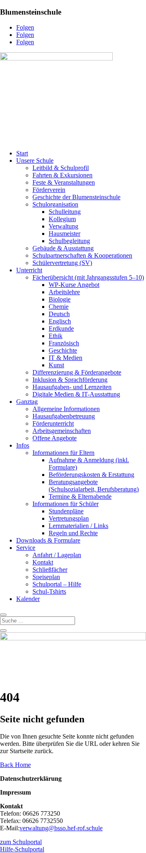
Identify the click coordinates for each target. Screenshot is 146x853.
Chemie (59, 306)
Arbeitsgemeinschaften (61, 430)
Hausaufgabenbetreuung (63, 416)
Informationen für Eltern (63, 452)
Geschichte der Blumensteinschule (76, 197)
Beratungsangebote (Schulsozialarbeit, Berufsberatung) (94, 485)
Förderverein (48, 189)
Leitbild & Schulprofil (60, 167)
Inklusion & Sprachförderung (69, 379)
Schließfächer (49, 569)
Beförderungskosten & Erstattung (91, 474)
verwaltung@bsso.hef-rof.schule (61, 828)
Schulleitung (65, 211)
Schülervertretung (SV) (62, 262)
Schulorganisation (55, 204)
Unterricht (29, 270)
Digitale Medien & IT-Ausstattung (76, 394)
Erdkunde (61, 328)
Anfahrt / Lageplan (56, 554)
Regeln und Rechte (73, 533)
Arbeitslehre (64, 292)
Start (22, 153)
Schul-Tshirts (49, 591)
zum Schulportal (21, 841)
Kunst (56, 365)
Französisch (64, 343)
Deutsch (59, 313)
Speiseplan (46, 576)
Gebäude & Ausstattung (63, 248)
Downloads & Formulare (48, 540)
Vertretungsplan (69, 518)
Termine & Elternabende (80, 496)
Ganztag (27, 401)
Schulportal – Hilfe (56, 584)
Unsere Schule (35, 160)
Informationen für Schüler (65, 503)
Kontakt (42, 562)
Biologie (60, 299)
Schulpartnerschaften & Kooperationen (82, 255)
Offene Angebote (54, 438)
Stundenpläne (66, 511)
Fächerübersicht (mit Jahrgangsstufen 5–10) (88, 277)
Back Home (15, 764)
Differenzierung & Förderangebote (76, 372)
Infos (22, 445)
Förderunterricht (53, 423)
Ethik (55, 335)
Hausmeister (64, 233)
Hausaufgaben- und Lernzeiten (72, 386)
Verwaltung (63, 226)
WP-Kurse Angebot (74, 284)
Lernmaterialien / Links (78, 525)
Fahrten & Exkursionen (62, 175)
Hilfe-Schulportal (22, 849)
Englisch (60, 321)
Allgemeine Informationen (66, 408)
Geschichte (63, 350)
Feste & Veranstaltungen (63, 182)
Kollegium (62, 218)
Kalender (28, 598)
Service (25, 547)
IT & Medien (65, 357)
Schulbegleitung (69, 240)
